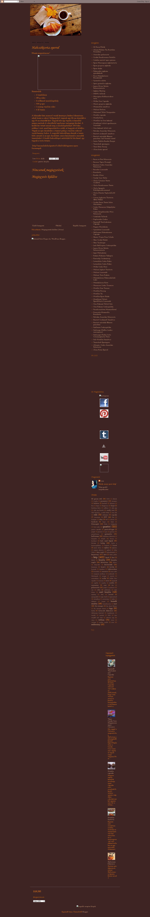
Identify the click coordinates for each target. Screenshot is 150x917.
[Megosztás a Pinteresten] (58, 159)
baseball (104, 503)
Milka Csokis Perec (100, 267)
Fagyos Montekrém (100, 227)
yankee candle (103, 622)
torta (93, 611)
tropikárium (110, 613)
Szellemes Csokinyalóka (102, 327)
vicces (112, 620)
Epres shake (97, 68)
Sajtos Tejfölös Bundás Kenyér (104, 141)
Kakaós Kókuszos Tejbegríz (103, 256)
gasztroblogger (109, 529)
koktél (93, 560)
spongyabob (94, 597)
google (93, 531)
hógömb (106, 545)
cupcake (114, 515)
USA (109, 615)
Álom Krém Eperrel (100, 350)
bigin (97, 505)
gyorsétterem (95, 534)
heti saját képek (106, 541)
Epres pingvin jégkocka (102, 66)
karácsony (95, 554)
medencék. (111, 574)
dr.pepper (94, 519)
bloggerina (105, 505)
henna (112, 538)
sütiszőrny (97, 599)
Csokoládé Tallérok (100, 216)
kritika (112, 567)
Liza (34, 158)
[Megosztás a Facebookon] (56, 159)
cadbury (106, 508)
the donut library (111, 606)
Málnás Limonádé (100, 272)
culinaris (105, 515)
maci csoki (114, 571)
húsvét (115, 545)
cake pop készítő (98, 510)
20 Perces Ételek (99, 47)
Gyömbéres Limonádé (101, 230)
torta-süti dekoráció (105, 611)
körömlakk (108, 565)
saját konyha (105, 592)
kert (113, 557)
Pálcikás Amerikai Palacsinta (104, 131)
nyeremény (95, 585)
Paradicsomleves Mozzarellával (105, 309)
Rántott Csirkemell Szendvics (104, 320)
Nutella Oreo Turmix (101, 288)
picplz (105, 587)
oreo (105, 585)
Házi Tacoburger (99, 243)
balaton (96, 503)
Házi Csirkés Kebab (100, 240)
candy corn (110, 510)
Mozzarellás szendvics (101, 107)
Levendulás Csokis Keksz (102, 261)
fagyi (104, 522)
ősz (113, 585)
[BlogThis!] (52, 159)
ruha (98, 590)
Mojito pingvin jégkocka (102, 104)
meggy (104, 576)
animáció (104, 501)
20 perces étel (96, 499)
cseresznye (97, 517)
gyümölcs (108, 534)
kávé (105, 554)
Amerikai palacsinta (101, 54)
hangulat (94, 538)
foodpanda (114, 524)
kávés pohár (113, 554)
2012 (108, 499)
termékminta (107, 604)
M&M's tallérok (99, 94)
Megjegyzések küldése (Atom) (52, 230)
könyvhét (97, 564)
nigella (96, 583)
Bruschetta (97, 172)
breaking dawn (96, 508)
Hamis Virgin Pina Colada (103, 237)
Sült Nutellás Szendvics (102, 339)
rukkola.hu (107, 590)
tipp (111, 608)
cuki (95, 515)
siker (102, 594)
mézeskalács (95, 578)
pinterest (111, 587)
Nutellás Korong (99, 291)
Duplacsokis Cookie (100, 219)
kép (95, 557)
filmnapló (95, 524)
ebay (101, 519)
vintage (93, 622)
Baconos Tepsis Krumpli (102, 162)
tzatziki (101, 615)
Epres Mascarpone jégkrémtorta (105, 63)
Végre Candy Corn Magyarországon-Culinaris (112, 723)
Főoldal (58, 226)
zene (112, 622)
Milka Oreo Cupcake (101, 101)
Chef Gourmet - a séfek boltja (100, 512)
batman (112, 503)
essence (112, 519)
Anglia (95, 501)
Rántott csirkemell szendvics (103, 134)
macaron (105, 571)
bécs (92, 505)
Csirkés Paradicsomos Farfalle (104, 57)
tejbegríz (93, 601)
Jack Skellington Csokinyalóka (104, 245)
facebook (94, 522)
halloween (95, 536)
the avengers (99, 606)
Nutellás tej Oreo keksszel (102, 120)
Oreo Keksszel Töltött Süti (103, 304)
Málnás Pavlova (99, 109)
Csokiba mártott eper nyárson (104, 60)
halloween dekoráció (109, 536)
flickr (105, 524)
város (92, 620)
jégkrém (114, 547)
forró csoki (97, 527)
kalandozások (111, 552)
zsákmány (95, 625)
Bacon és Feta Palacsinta (102, 159)
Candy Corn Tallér (100, 178)
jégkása (106, 548)
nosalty (103, 583)
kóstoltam (104, 562)
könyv (115, 562)
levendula (96, 571)
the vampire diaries (100, 608)
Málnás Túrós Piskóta (101, 275)
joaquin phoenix (98, 550)
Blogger (85, 912)
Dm (113, 517)
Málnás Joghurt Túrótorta (102, 270)
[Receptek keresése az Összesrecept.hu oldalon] (86, 906)
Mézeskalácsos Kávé (100, 283)
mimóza (100, 580)
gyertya (112, 531)
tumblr (93, 615)
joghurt (109, 550)
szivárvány (105, 599)
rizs (92, 590)
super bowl (104, 597)
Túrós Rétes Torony (100, 147)
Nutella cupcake (99, 115)
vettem (101, 620)
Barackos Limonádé (100, 169)
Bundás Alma (98, 175)
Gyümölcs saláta (99, 80)
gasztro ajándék (96, 529)
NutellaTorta (98, 118)
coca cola (114, 512)
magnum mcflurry (99, 574)
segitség (93, 594)
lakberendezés (112, 569)
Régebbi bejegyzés (79, 226)
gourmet (100, 531)
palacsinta (95, 587)
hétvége (93, 543)
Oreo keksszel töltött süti (102, 128)
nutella (111, 583)
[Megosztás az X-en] (54, 159)
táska (113, 599)
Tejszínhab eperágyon (101, 144)
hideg (103, 543)
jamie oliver (97, 547)
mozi (107, 581)
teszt (115, 604)
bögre (113, 506)
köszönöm (94, 567)
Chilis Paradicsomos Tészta (103, 185)
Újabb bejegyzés (38, 226)
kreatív (103, 567)
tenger (103, 601)
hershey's (94, 541)
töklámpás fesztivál (97, 613)
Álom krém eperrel (100, 149)
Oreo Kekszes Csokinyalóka (103, 307)
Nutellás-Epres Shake (101, 296)
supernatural (113, 597)
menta (112, 576)
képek (107, 557)
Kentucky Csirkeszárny (101, 258)
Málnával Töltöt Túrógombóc (104, 112)
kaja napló (100, 552)
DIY (105, 517)
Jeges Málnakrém (99, 253)
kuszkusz (102, 569)
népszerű (114, 580)
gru (106, 531)
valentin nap (110, 617)
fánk (112, 522)
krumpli (93, 569)
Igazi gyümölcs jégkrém (102, 83)
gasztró (40, 161)
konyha (46, 161)
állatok (115, 499)
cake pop (114, 508)
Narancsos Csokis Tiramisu (103, 285)
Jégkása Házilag (99, 91)
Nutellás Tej (97, 294)
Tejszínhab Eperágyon (101, 342)
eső (106, 519)
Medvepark (94, 576)
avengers (114, 501)
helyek (103, 538)
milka (104, 578)
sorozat (110, 594)
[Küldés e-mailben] (50, 159)
